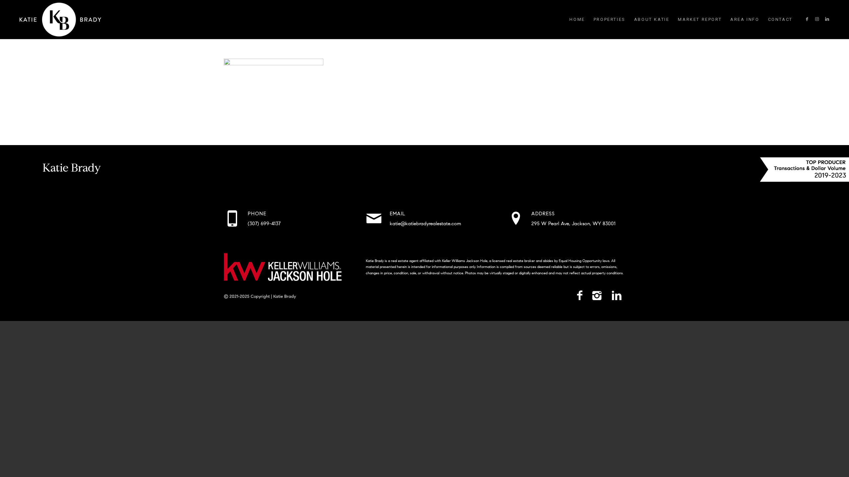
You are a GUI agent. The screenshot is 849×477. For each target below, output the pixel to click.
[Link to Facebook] (807, 19)
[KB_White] (60, 19)
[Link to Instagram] (817, 19)
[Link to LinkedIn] (827, 19)
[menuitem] (577, 19)
